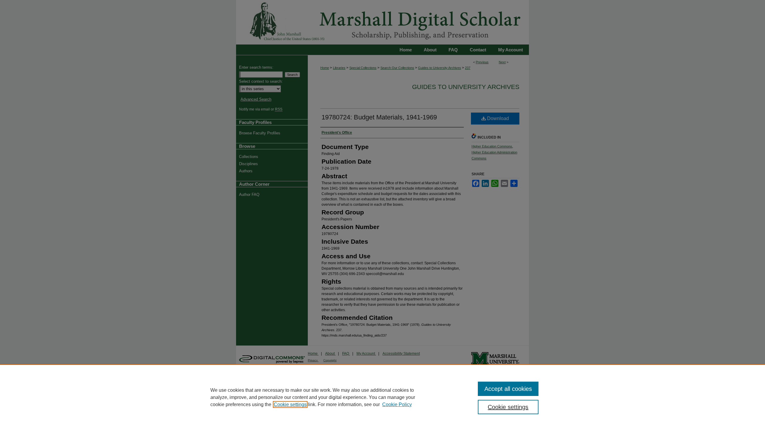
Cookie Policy (397, 404)
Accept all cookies (508, 389)
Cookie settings (290, 404)
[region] (382, 397)
